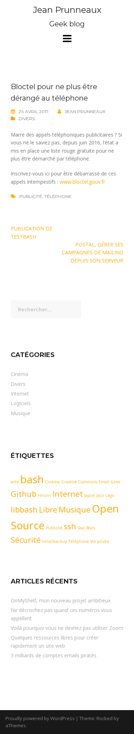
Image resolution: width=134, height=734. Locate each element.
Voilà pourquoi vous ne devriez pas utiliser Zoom (67, 628)
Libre (48, 509)
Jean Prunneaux (67, 10)
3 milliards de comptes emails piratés (53, 655)
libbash (24, 509)
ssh (70, 526)
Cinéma (19, 374)
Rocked (104, 718)
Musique (20, 413)
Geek (115, 481)
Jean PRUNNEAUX (85, 111)
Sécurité (26, 540)
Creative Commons (79, 481)
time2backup (54, 541)
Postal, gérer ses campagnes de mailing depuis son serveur (92, 252)
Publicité (30, 196)
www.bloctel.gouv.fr (82, 181)
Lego (109, 495)
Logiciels (21, 403)
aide (15, 481)
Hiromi (44, 495)
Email (104, 481)
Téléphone (57, 196)
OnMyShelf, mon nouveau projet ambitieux (60, 600)
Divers (27, 118)
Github (23, 494)
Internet (20, 393)
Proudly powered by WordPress (40, 718)
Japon (89, 495)
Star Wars (86, 527)
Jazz (100, 495)
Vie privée (99, 541)
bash (32, 479)
